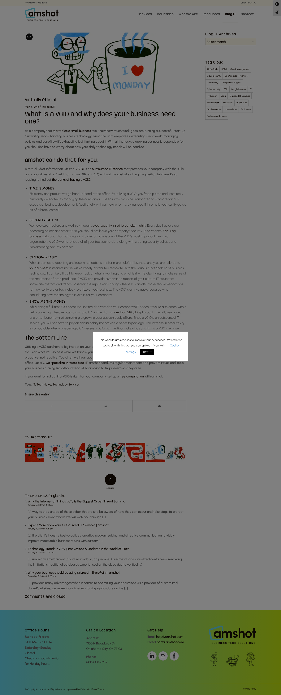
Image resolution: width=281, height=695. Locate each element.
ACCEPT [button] (147, 352)
